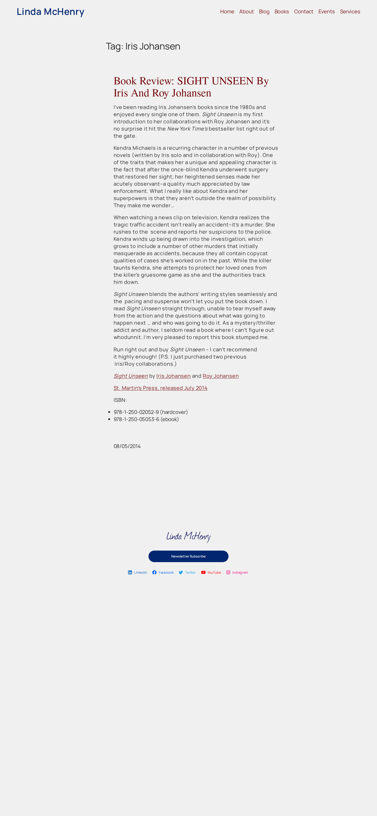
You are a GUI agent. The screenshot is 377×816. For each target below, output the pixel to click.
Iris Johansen (173, 375)
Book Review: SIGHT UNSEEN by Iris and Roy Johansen (191, 86)
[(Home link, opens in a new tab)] (189, 537)
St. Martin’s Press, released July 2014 (161, 387)
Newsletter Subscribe (188, 556)
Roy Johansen (221, 375)
